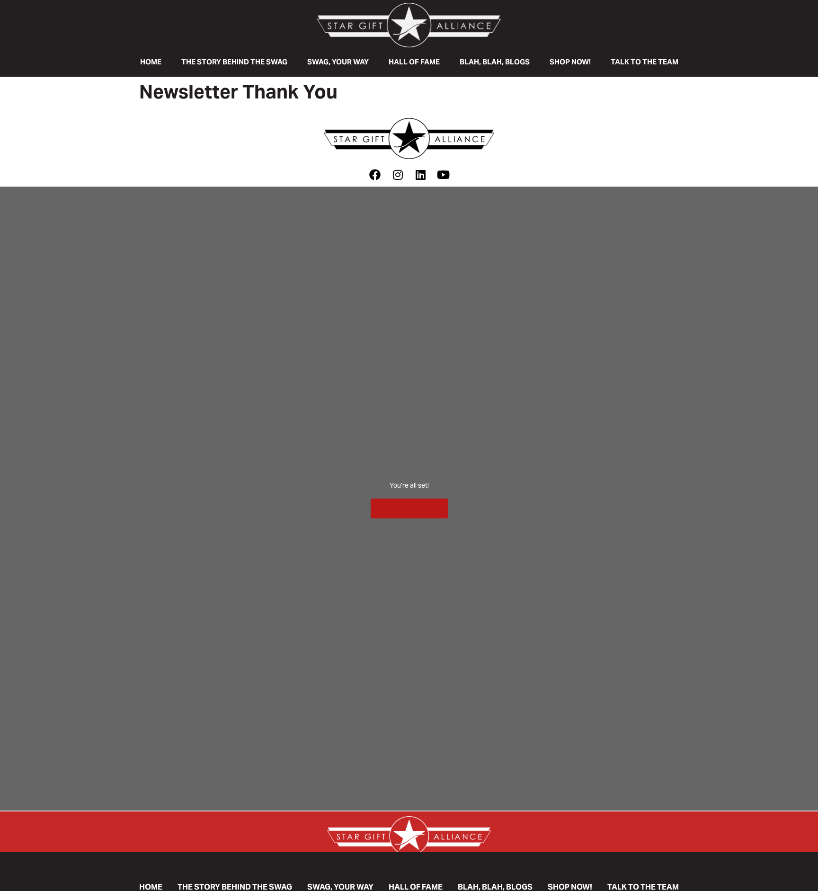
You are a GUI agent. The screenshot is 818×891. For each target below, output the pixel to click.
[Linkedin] (420, 174)
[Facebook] (375, 174)
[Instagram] (397, 174)
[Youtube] (443, 174)
